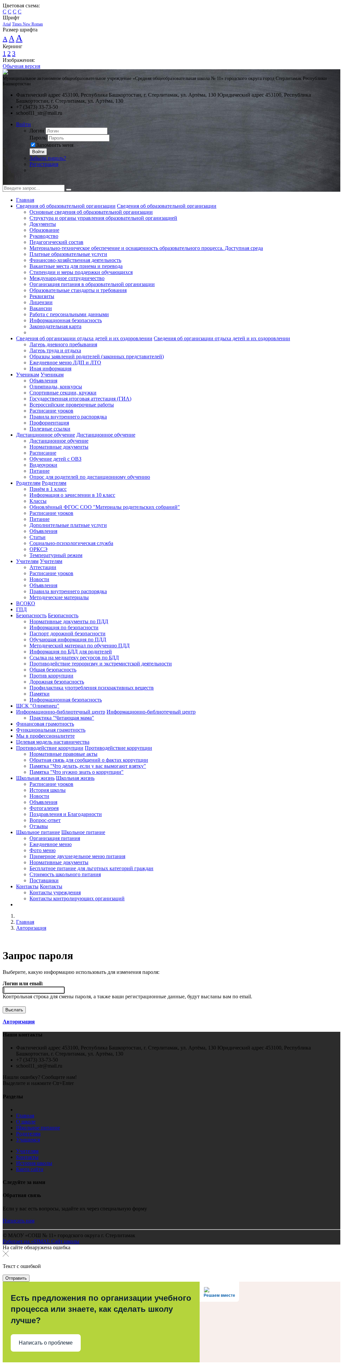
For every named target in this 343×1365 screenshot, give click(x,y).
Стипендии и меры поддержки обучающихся (81, 272)
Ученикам (27, 374)
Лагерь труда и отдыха (55, 350)
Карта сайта (29, 1169)
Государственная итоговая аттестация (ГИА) (80, 398)
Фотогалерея (44, 808)
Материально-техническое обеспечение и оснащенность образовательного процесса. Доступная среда (146, 248)
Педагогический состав (56, 242)
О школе (26, 1121)
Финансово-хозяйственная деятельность (75, 260)
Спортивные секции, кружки (62, 392)
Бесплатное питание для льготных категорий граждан (91, 868)
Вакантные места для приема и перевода (76, 266)
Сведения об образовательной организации (66, 206)
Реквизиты (41, 296)
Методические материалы (59, 597)
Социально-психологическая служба (71, 543)
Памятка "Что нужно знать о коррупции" (76, 772)
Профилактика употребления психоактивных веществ (91, 688)
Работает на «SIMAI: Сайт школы (41, 1241)
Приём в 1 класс (48, 489)
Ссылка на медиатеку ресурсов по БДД (74, 657)
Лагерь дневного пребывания (63, 344)
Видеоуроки (43, 465)
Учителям (27, 561)
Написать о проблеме (46, 1343)
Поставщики (44, 880)
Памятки (39, 694)
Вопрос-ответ (45, 820)
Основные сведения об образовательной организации (91, 212)
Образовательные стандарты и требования (78, 290)
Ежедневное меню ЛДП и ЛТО (65, 362)
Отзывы (38, 826)
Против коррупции (51, 675)
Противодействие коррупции (49, 748)
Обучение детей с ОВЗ (55, 459)
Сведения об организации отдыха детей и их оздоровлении (84, 338)
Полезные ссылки (49, 429)
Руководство (43, 236)
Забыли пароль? (47, 158)
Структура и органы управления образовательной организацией (103, 218)
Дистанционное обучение (45, 435)
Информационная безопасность (65, 320)
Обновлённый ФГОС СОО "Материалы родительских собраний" (104, 507)
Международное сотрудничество (67, 278)
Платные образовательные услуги (68, 254)
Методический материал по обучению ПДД (79, 645)
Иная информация (50, 368)
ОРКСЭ (38, 549)
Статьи (37, 537)
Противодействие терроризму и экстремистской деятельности (100, 663)
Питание (39, 471)
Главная (25, 200)
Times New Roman (27, 24)
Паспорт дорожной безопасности (67, 633)
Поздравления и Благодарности (65, 814)
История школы (47, 790)
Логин (36, 130)
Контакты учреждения (55, 892)
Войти (23, 124)
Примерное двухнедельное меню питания (77, 856)
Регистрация (43, 164)
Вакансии (40, 308)
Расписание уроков (51, 411)
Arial (7, 24)
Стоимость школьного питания (65, 874)
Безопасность (31, 615)
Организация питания (54, 838)
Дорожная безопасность (56, 682)
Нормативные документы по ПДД (68, 621)
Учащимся (28, 1140)
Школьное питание (38, 832)
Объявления (43, 380)
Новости (39, 579)
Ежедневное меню (50, 844)
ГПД (21, 609)
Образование (44, 230)
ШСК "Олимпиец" (37, 706)
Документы (42, 224)
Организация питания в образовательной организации (92, 284)
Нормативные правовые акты (63, 754)
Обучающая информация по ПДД (67, 639)
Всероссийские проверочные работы (71, 404)
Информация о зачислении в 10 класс (72, 495)
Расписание (42, 453)
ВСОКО (25, 603)
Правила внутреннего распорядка (68, 417)
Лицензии (41, 302)
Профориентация (49, 423)
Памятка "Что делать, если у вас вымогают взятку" (87, 766)
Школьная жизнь (35, 778)
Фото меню (42, 850)
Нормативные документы (58, 447)
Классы (38, 501)
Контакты (27, 886)
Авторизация (31, 928)
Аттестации (42, 567)
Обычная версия (21, 66)
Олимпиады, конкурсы (55, 386)
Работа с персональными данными (69, 314)
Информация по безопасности (63, 627)
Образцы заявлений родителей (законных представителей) (96, 356)
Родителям (28, 483)
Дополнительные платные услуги (68, 525)
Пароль (37, 138)
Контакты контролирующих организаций (77, 898)
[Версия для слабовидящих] (8, 181)
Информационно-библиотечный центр (60, 712)
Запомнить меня (54, 145)
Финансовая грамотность (45, 724)
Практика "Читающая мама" (61, 718)
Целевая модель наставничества (52, 742)
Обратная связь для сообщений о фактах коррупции (88, 760)
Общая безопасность (52, 669)
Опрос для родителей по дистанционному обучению (89, 477)
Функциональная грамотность (50, 730)
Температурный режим (55, 555)
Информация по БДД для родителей (70, 651)
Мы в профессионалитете (45, 736)
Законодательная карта (55, 326)
